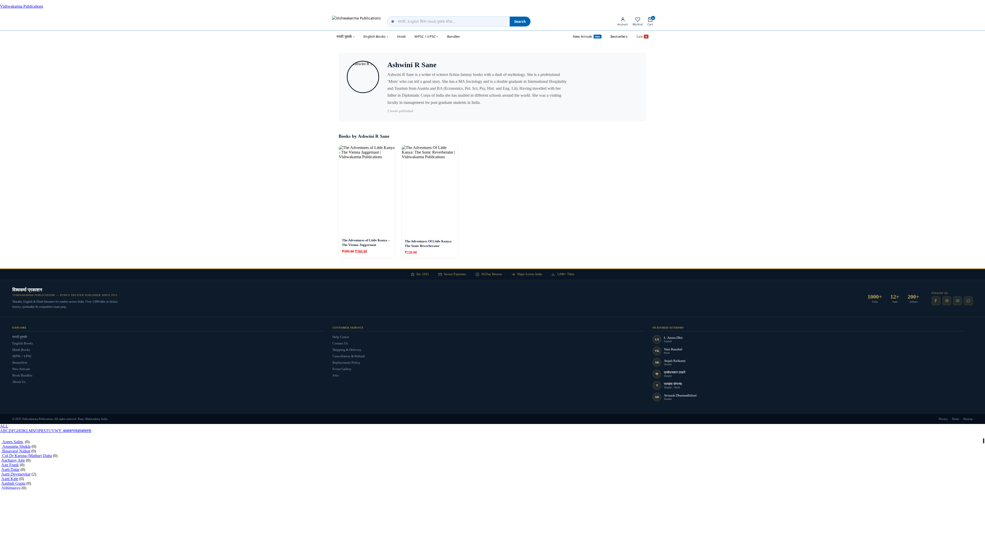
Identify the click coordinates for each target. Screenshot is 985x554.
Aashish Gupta (13, 483)
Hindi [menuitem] (401, 36)
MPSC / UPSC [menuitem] (426, 36)
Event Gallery (342, 369)
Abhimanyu (11, 488)
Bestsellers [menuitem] (618, 36)
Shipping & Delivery (346, 350)
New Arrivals (21, 369)
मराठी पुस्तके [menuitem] (345, 36)
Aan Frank (10, 465)
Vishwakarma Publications (21, 6)
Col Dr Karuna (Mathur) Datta (26, 455)
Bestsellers (19, 362)
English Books (22, 343)
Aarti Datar (10, 469)
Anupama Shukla (16, 446)
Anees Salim (12, 442)
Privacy (943, 418)
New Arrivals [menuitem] (586, 36)
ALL (4, 426)
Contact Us (340, 343)
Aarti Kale (9, 479)
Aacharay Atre (13, 460)
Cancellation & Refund (348, 356)
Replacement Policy (346, 362)
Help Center (340, 337)
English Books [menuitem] (375, 36)
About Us (18, 382)
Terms (955, 418)
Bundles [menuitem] (453, 36)
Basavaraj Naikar (15, 451)
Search (520, 21)
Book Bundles (22, 375)
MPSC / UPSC (22, 356)
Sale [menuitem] (641, 36)
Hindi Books (21, 350)
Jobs (335, 375)
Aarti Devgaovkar (16, 474)
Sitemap (968, 418)
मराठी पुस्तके (19, 337)
